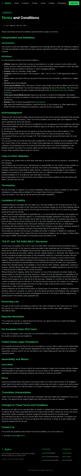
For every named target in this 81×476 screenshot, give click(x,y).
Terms (43, 3)
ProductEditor (48, 453)
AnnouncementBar (50, 460)
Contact (51, 3)
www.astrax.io (40, 102)
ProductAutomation (50, 456)
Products (25, 3)
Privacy (35, 3)
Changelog (62, 3)
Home (16, 3)
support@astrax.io (18, 435)
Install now (74, 3)
